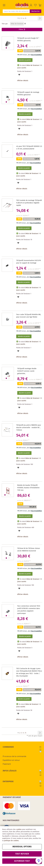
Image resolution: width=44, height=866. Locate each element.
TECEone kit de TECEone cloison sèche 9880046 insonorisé (28, 549)
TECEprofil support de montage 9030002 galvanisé (28, 93)
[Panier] (40, 5)
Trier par (5, 24)
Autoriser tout (22, 861)
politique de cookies (11, 840)
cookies (19, 829)
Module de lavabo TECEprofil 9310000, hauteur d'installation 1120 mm (28, 487)
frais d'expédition (36, 55)
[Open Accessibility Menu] (38, 860)
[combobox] (16, 11)
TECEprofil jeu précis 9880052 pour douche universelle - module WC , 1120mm (28, 427)
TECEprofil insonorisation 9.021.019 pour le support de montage (28, 261)
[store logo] (22, 5)
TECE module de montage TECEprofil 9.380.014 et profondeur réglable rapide (29, 203)
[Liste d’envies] (35, 5)
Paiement (7, 764)
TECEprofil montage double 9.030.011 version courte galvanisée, (26, 371)
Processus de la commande (14, 756)
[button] (9, 5)
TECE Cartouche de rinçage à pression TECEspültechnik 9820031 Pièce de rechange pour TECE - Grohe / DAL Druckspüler (29, 672)
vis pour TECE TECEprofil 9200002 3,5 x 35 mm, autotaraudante (29, 147)
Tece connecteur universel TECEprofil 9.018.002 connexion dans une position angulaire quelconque (29, 610)
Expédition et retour (11, 760)
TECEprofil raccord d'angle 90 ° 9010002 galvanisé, (28, 39)
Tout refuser (22, 853)
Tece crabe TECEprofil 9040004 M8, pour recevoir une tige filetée (28, 315)
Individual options (22, 846)
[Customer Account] (31, 5)
